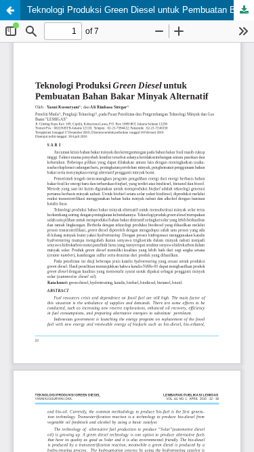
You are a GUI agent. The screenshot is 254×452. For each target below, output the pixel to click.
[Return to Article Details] (10, 10)
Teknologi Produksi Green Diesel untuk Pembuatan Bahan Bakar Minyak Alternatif (140, 10)
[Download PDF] (244, 10)
